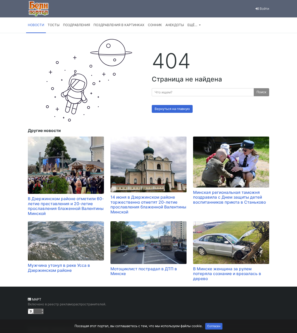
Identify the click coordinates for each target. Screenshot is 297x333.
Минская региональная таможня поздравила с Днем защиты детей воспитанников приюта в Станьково (229, 197)
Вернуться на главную (172, 109)
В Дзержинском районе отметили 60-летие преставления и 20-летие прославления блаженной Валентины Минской (66, 206)
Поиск (261, 92)
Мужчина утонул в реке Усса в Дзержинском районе (59, 268)
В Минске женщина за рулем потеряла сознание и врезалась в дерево (227, 273)
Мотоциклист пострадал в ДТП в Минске (143, 271)
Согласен (213, 326)
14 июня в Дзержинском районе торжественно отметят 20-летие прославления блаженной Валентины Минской (148, 205)
